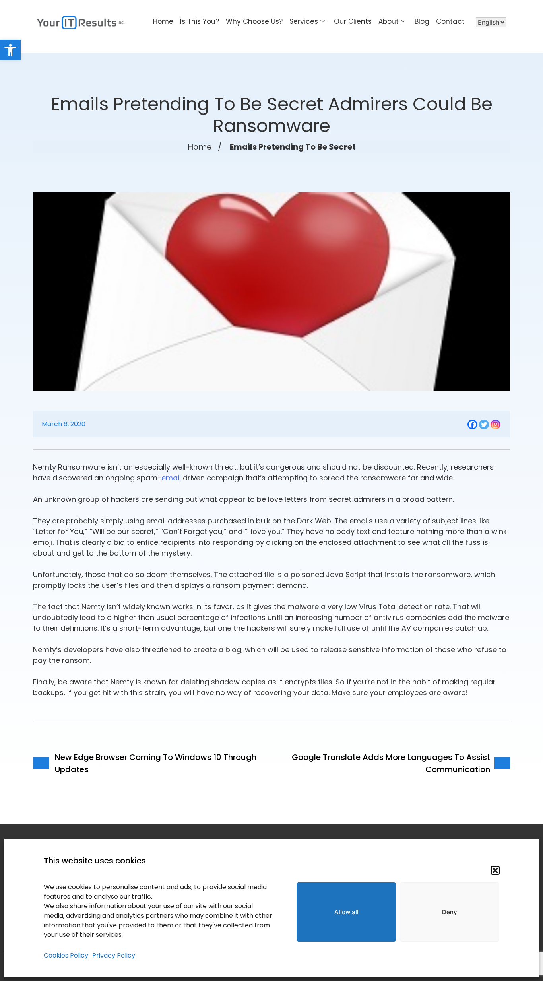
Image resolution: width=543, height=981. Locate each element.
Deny (449, 912)
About (388, 21)
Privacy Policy (113, 955)
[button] (10, 50)
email (171, 478)
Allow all (346, 912)
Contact (450, 21)
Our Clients (353, 21)
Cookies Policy (66, 955)
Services (303, 21)
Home (163, 21)
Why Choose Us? (254, 21)
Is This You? (199, 21)
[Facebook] (472, 424)
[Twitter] (484, 424)
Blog (422, 21)
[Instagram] (495, 424)
